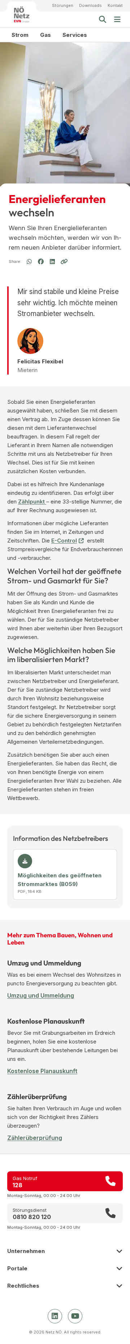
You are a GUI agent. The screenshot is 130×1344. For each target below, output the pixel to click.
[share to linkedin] (52, 262)
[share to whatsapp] (29, 262)
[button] (117, 19)
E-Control (64, 540)
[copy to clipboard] (64, 261)
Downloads (90, 5)
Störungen (62, 5)
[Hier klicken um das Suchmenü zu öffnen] (102, 19)
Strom (20, 34)
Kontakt (115, 5)
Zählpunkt (32, 501)
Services (74, 34)
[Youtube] (75, 1316)
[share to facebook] (40, 261)
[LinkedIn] (55, 1316)
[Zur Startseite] (21, 14)
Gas (45, 34)
